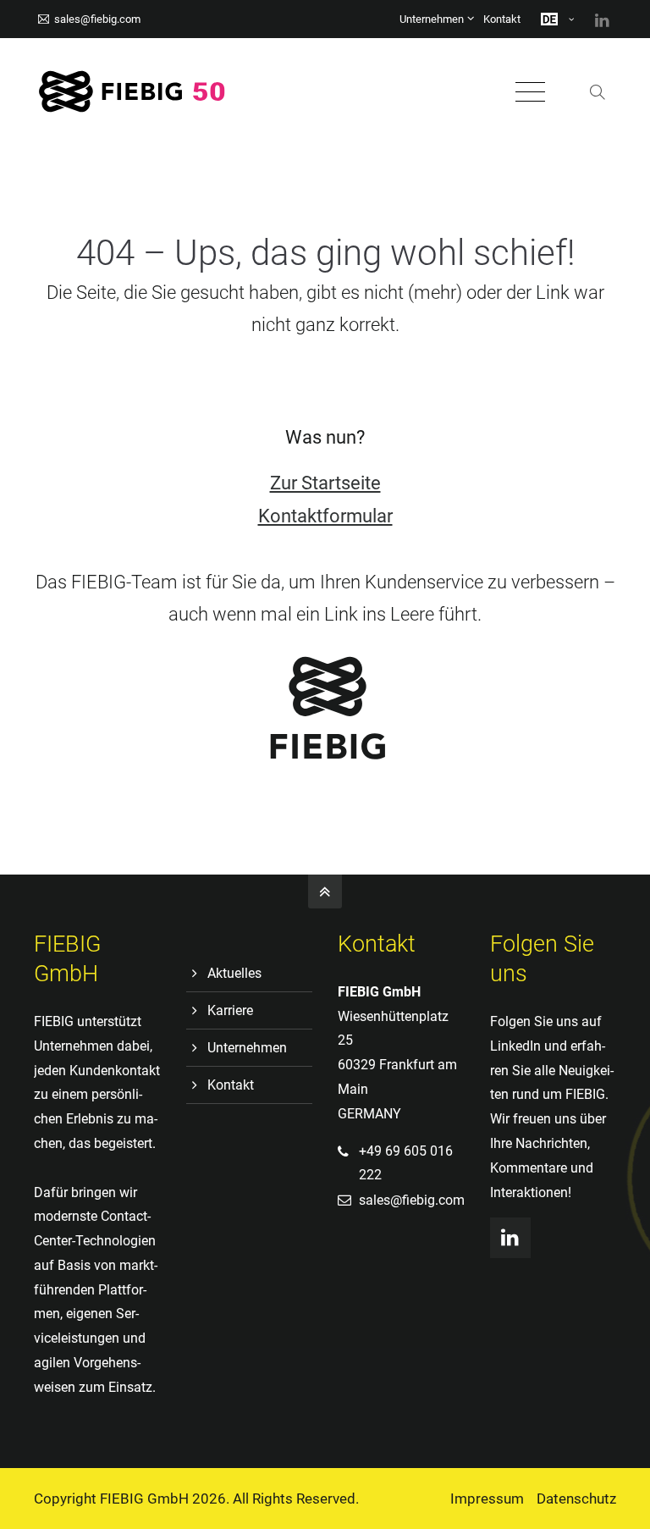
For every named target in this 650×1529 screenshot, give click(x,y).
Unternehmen (431, 19)
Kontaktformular (325, 516)
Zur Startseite (325, 483)
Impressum (487, 1498)
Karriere (230, 1010)
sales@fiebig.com (97, 19)
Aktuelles (234, 973)
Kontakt (502, 19)
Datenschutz (576, 1498)
